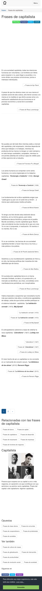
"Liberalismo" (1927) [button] (32, 342)
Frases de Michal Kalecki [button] (31, 208)
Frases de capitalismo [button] (10, 434)
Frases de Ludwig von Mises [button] (29, 352)
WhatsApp (16, 22)
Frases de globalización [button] (10, 552)
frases (4, 10)
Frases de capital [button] (22, 429)
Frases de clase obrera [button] (10, 526)
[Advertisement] (21, 46)
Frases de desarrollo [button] (27, 434)
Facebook (24, 22)
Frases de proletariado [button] (30, 531)
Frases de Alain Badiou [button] (31, 269)
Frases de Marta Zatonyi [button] (31, 234)
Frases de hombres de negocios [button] (13, 445)
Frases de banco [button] (8, 429)
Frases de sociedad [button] (30, 562)
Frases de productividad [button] (10, 557)
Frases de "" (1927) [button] (28, 347)
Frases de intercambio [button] (29, 552)
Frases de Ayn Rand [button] (32, 85)
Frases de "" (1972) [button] (25, 318)
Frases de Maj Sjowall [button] (31, 323)
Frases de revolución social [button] (11, 562)
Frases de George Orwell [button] (30, 190)
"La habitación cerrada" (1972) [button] (29, 313)
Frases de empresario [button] (10, 440)
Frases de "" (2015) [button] (23, 371)
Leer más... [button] (20, 582)
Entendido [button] (21, 587)
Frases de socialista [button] (9, 536)
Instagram (19, 574)
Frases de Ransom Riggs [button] (30, 376)
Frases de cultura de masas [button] (12, 547)
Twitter (31, 22)
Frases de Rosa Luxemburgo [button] (29, 110)
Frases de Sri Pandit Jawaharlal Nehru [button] (26, 252)
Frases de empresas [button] (27, 440)
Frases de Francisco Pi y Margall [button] (28, 164)
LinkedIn (36, 22)
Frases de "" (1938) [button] (25, 185)
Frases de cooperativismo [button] (11, 531)
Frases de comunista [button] (28, 526)
